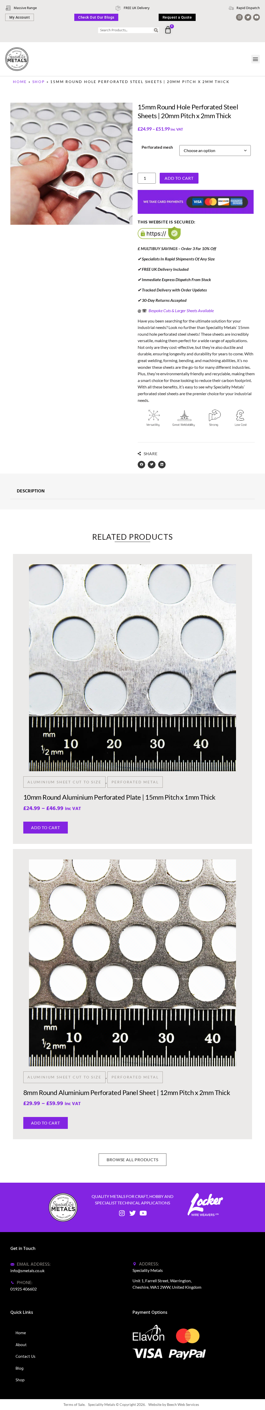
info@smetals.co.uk (27, 1270)
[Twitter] (248, 17)
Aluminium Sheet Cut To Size (64, 781)
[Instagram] (239, 17)
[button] (255, 59)
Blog (20, 1368)
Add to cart (179, 178)
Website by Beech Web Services (173, 1404)
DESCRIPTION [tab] (31, 491)
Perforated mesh (157, 147)
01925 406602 (23, 1288)
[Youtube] (256, 17)
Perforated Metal (135, 781)
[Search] (156, 30)
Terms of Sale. (74, 1404)
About (21, 1345)
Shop (38, 81)
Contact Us (25, 1356)
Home (20, 81)
